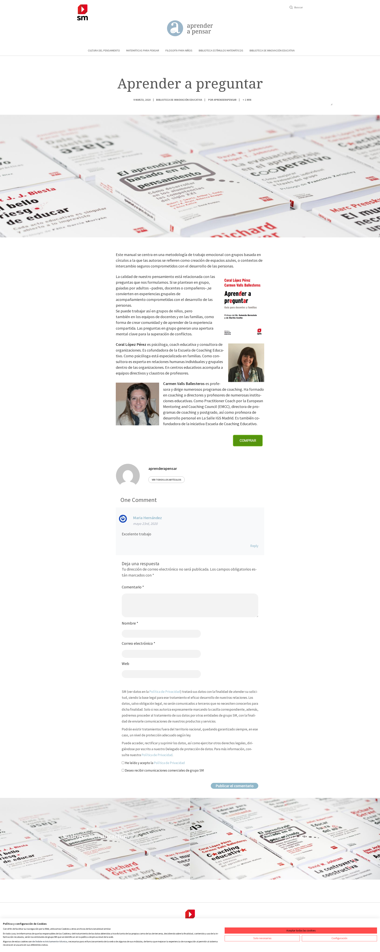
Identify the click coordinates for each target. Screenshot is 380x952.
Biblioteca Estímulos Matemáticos (221, 50)
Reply (254, 545)
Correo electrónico (138, 643)
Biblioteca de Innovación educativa (272, 50)
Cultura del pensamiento (104, 50)
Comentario (133, 586)
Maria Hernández (147, 517)
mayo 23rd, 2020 (145, 523)
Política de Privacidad (164, 691)
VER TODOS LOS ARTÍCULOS (166, 479)
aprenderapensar (225, 99)
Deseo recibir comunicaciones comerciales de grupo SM (164, 770)
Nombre (130, 623)
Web (125, 663)
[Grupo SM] (82, 11)
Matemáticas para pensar (142, 50)
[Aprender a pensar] (190, 28)
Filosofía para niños (178, 50)
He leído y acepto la (154, 763)
